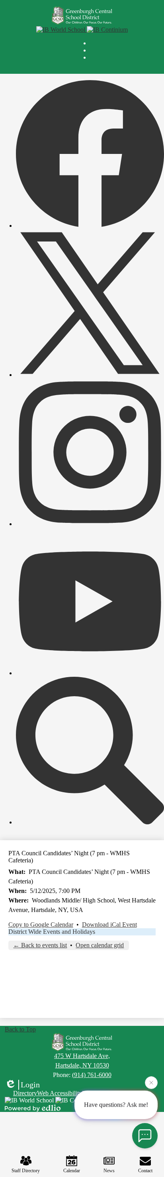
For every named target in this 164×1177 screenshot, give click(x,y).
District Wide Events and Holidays (51, 931)
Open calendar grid (100, 945)
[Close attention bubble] (151, 1083)
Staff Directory (26, 1170)
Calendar (71, 1170)
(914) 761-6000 (91, 1074)
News (109, 1170)
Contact (145, 1170)
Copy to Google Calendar (40, 924)
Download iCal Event (109, 924)
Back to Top (20, 1029)
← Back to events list (40, 945)
